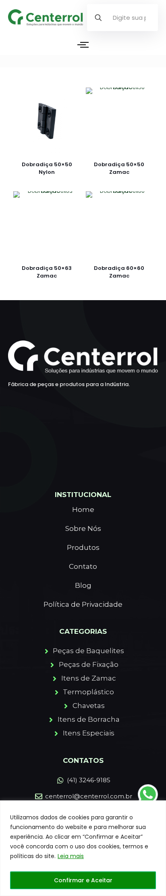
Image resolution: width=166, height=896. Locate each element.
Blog (83, 585)
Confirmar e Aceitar (83, 880)
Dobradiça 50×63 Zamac (47, 272)
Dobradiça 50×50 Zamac (119, 168)
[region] (83, 848)
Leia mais (71, 856)
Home (83, 509)
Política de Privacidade (83, 604)
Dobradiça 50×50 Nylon (47, 168)
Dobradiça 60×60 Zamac (119, 272)
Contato (83, 566)
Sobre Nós (83, 528)
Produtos (83, 547)
